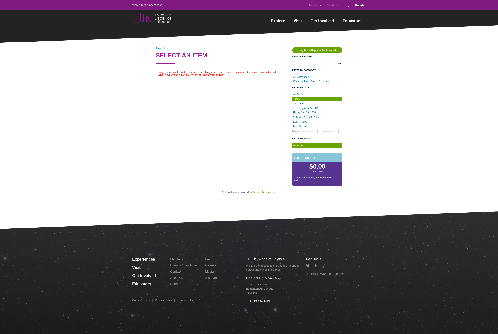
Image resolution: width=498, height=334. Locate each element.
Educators (352, 21)
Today (296, 98)
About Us (332, 5)
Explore (278, 21)
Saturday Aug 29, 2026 (306, 117)
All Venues (299, 145)
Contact (175, 271)
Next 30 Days (301, 126)
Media (209, 271)
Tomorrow (298, 103)
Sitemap (211, 277)
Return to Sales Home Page (207, 74)
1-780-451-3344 (259, 300)
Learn (209, 259)
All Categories (301, 76)
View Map (274, 278)
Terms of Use (185, 300)
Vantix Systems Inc (264, 192)
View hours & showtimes (147, 4)
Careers (210, 265)
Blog (346, 5)
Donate (360, 5)
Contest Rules (141, 300)
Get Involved (322, 21)
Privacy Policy (163, 300)
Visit (298, 21)
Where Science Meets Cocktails (311, 81)
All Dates (298, 94)
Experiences (143, 259)
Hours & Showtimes (184, 265)
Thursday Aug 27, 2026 (306, 108)
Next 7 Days (300, 121)
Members (315, 5)
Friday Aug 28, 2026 (304, 112)
